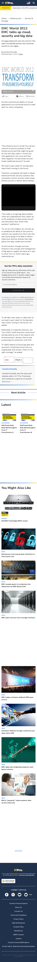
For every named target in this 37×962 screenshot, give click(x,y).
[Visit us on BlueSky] (25, 894)
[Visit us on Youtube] (19, 894)
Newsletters (18, 931)
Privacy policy (18, 919)
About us (18, 907)
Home (3, 18)
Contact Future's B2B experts (18, 942)
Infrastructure (15, 18)
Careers (18, 939)
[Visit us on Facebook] (6, 894)
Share (6, 96)
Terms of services (26, 297)
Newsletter (32, 96)
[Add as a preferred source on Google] (8, 881)
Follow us (21, 96)
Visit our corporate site (26, 875)
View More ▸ (18, 851)
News (21, 54)
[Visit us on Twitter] (13, 894)
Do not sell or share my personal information (18, 946)
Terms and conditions (18, 915)
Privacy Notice (29, 299)
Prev (7, 360)
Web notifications (18, 923)
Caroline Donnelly (10, 52)
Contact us (18, 911)
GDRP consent (18, 935)
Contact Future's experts (18, 903)
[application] (18, 196)
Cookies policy (18, 927)
